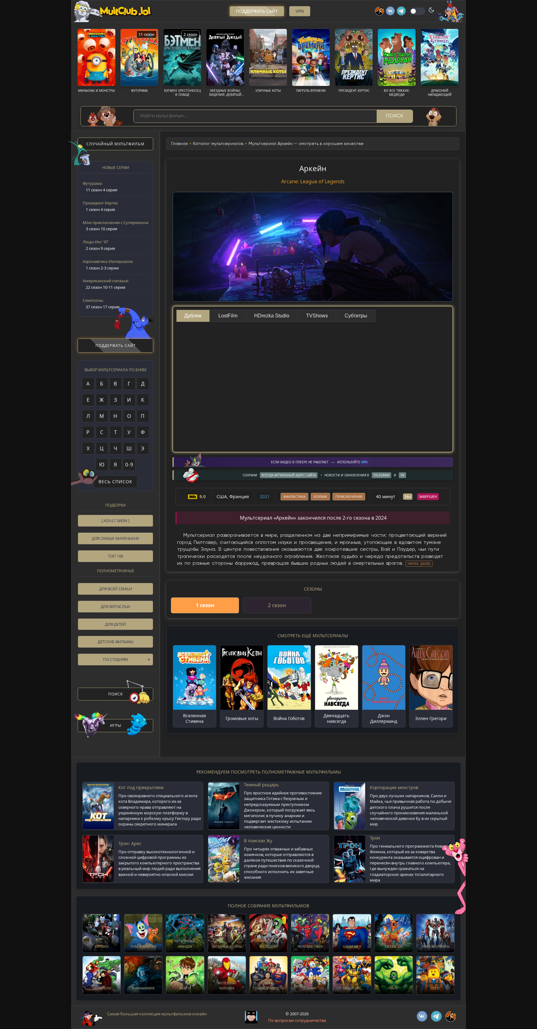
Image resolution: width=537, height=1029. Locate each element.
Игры (115, 725)
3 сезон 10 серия (116, 226)
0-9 (129, 464)
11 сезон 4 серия (100, 186)
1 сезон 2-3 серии (108, 265)
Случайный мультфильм (115, 144)
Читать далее (419, 564)
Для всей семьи (115, 589)
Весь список (115, 481)
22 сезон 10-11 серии (106, 284)
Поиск (395, 116)
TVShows (317, 315)
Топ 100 (115, 556)
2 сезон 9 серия (99, 245)
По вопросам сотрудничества (297, 1020)
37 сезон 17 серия (101, 303)
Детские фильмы (115, 641)
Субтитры (356, 315)
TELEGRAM (381, 475)
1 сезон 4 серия (100, 206)
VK (402, 475)
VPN (300, 11)
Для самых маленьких (115, 538)
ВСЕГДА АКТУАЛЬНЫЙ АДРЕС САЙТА (289, 475)
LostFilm (227, 315)
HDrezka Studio (271, 315)
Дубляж (193, 315)
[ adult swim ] (115, 520)
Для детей (115, 624)
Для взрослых (115, 606)
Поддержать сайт (257, 11)
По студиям (115, 659)
